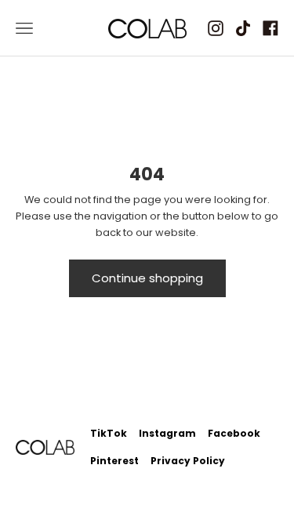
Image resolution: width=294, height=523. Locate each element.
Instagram (167, 433)
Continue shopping (147, 278)
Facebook (234, 433)
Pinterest (114, 460)
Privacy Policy (188, 460)
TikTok (108, 433)
